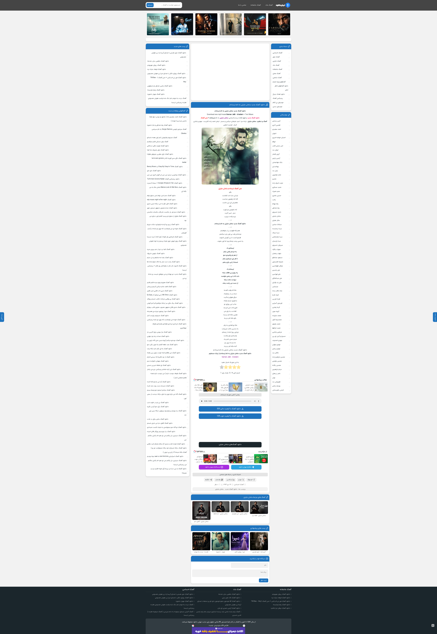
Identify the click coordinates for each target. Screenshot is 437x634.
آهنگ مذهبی (277, 78)
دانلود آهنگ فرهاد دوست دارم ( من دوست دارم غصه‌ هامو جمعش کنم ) (169, 375)
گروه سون (275, 311)
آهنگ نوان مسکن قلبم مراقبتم (157, 142)
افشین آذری (276, 125)
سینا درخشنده (277, 229)
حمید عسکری (276, 187)
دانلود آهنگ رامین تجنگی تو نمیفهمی (159, 86)
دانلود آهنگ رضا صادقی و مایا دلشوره (159, 125)
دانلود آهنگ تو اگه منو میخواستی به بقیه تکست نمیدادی (166, 427)
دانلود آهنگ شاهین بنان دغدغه (158, 61)
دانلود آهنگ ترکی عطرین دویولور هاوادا (160, 154)
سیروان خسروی (277, 245)
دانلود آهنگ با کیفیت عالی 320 (229, 409)
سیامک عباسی (277, 224)
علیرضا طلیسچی (277, 262)
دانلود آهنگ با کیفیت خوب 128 (229, 416)
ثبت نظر (264, 580)
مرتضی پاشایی (277, 332)
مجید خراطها (276, 328)
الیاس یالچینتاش (278, 390)
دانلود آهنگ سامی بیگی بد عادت (157, 419)
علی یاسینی (276, 270)
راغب (274, 200)
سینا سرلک (275, 233)
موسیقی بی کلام (278, 102)
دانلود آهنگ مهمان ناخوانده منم (158, 361)
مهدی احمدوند (277, 340)
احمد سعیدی (276, 129)
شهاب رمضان (276, 253)
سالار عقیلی (276, 220)
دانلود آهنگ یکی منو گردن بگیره (158, 407)
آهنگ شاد (269, 5)
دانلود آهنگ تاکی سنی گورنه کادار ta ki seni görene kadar (169, 160)
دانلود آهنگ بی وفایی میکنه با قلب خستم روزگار (163, 299)
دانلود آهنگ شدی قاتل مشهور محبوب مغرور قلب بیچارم (166, 307)
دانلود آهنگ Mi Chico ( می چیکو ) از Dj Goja (162, 295)
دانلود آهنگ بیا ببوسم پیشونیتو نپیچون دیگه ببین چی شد (167, 413)
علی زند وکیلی (277, 282)
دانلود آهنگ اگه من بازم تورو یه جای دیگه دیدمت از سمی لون (166, 396)
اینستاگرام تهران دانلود (212, 467)
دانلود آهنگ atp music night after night (161, 200)
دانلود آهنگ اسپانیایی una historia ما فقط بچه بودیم (165, 456)
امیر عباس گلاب (277, 146)
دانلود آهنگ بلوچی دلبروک (156, 253)
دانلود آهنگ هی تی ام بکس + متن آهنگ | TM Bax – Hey (168, 80)
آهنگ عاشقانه (256, 5)
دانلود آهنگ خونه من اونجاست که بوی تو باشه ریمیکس (166, 320)
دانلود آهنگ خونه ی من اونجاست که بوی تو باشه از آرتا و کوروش (167, 231)
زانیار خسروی (276, 212)
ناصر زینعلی (276, 373)
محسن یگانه (276, 365)
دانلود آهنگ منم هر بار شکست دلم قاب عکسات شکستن (166, 212)
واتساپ (217, 480)
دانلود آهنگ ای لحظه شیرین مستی (159, 365)
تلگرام (207, 480)
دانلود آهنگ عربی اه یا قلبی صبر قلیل (159, 291)
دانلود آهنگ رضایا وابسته (155, 90)
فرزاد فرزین (276, 299)
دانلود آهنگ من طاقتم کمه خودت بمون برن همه (163, 353)
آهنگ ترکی (276, 57)
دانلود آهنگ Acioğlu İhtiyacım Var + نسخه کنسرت (164, 183)
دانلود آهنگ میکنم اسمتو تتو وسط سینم (161, 390)
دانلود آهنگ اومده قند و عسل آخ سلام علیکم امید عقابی (166, 444)
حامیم (274, 179)
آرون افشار (275, 154)
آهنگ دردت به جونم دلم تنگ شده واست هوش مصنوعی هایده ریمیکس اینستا (167, 100)
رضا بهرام (275, 204)
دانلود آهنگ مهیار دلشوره (156, 94)
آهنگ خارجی (277, 61)
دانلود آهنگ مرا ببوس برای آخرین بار (159, 332)
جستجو (150, 5)
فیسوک (250, 480)
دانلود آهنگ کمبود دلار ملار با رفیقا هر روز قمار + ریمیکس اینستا (166, 268)
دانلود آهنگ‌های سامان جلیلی (230, 444)
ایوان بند (275, 150)
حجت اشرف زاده (277, 183)
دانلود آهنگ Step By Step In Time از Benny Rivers (165, 167)
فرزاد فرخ (275, 295)
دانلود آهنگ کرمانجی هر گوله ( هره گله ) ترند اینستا (164, 237)
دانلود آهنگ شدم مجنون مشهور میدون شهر (162, 208)
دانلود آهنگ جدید (231, 489)
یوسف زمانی (276, 386)
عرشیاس (275, 287)
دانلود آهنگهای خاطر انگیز (281, 88)
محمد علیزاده (276, 316)
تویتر (240, 480)
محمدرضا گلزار (277, 320)
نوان (273, 378)
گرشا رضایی (276, 307)
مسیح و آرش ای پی (279, 336)
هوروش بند (276, 382)
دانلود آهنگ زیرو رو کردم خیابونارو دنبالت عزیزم (163, 224)
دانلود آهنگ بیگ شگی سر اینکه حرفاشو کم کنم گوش (165, 303)
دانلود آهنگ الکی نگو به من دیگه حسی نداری (162, 204)
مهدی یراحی (276, 349)
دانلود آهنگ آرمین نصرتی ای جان (229, 608)
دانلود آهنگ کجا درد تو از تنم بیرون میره (160, 249)
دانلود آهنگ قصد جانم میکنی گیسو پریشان (161, 287)
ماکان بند (275, 353)
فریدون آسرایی (277, 303)
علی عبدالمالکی (277, 278)
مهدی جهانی (276, 345)
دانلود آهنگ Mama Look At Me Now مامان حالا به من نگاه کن (167, 189)
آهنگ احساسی (239, 484)
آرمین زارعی (276, 158)
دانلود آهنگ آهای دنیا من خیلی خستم (160, 423)
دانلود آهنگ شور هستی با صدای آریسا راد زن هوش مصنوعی (168, 55)
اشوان (274, 133)
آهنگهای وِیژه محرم (279, 82)
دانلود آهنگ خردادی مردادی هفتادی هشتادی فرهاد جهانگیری (169, 326)
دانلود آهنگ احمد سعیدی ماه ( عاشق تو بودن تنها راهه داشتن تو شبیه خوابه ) (168, 119)
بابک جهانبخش (277, 162)
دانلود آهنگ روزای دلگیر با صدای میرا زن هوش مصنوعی (166, 73)
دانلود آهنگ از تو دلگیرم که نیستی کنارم (160, 357)
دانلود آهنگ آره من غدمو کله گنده (158, 382)
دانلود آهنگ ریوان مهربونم (156, 65)
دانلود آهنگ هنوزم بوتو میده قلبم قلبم (160, 282)
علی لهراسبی (276, 274)
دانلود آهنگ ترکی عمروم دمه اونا (158, 150)
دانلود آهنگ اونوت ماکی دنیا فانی (158, 146)
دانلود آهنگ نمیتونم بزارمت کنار (158, 316)
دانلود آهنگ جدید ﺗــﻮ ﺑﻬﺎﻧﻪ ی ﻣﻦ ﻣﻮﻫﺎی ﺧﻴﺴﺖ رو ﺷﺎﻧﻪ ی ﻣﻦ (167, 276)
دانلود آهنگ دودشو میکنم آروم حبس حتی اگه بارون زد (165, 340)
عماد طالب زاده (277, 291)
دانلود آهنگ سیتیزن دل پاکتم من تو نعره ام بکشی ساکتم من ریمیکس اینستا (167, 462)
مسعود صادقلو (277, 258)
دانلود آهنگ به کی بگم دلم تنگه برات (159, 349)
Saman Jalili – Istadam (230, 357)
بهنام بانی (275, 167)
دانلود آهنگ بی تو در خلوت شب (158, 402)
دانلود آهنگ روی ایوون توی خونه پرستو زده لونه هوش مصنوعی (167, 243)
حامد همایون (276, 175)
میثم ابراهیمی (277, 369)
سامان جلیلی (219, 489)
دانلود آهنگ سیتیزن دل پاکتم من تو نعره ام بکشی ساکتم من (167, 438)
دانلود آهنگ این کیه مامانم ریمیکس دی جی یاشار (163, 369)
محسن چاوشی (277, 361)
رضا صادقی (275, 208)
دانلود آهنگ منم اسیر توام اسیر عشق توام (161, 196)
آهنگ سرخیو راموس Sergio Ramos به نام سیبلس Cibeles (169, 131)
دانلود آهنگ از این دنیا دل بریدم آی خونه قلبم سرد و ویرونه (168, 471)
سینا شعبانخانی (277, 237)
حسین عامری (276, 196)
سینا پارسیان (276, 241)
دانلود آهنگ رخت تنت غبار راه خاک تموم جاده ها (163, 262)
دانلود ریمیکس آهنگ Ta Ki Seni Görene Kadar (163, 179)
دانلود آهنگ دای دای (154, 171)
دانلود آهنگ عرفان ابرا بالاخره (280, 608)
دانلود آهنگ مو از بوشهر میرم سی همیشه (161, 311)
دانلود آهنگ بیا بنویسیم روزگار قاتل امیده (161, 431)
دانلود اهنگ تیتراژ (279, 94)
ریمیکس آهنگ (278, 98)
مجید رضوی (276, 324)
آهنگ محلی (276, 73)
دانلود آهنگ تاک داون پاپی (231, 598)
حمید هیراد (276, 191)
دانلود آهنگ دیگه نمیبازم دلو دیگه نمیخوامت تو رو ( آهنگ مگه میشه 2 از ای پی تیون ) (169, 450)
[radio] (238, 368)
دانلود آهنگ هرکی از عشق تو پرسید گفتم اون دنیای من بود (167, 218)
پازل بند (275, 171)
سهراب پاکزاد (276, 249)
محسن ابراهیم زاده (278, 357)
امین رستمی (276, 121)
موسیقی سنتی (277, 107)
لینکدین (229, 480)
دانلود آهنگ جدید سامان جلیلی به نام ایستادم (247, 105)
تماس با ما (242, 5)
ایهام (274, 142)
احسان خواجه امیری (279, 138)
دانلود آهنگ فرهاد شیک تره (156, 69)
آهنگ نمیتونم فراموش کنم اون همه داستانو (162, 138)
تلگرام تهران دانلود (245, 467)
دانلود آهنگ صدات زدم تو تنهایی (158, 336)
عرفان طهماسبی (277, 266)
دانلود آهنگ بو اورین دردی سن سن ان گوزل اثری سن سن (166, 175)
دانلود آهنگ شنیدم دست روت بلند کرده (160, 386)
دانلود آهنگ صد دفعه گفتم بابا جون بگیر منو (162, 345)
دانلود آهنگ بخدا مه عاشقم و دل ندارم (160, 258)
